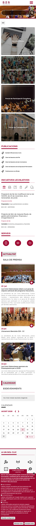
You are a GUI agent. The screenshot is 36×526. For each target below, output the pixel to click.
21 (22, 429)
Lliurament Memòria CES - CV (12, 331)
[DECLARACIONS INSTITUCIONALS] (26, 187)
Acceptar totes (29, 523)
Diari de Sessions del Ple (12, 157)
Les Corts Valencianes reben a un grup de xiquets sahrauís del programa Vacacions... (18, 290)
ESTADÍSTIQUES (7, 495)
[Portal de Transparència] (30, 469)
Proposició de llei (6, 201)
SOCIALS (5, 502)
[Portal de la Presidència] (5, 462)
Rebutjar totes (18, 523)
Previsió (31, 436)
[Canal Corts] (17, 462)
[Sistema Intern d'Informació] (30, 462)
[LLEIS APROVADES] (9, 187)
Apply (32, 12)
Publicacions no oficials (12, 171)
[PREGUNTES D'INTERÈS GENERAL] (15, 187)
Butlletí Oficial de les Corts (13, 153)
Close (34, 473)
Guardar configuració (8, 518)
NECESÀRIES (6, 484)
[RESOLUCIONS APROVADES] (21, 187)
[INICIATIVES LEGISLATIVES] (4, 187)
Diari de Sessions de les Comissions (16, 162)
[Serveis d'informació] (5, 469)
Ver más (31, 282)
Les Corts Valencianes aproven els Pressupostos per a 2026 (14, 367)
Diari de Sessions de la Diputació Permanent (18, 166)
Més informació (12, 481)
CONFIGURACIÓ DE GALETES (18, 471)
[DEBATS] (32, 187)
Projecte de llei (5, 221)
